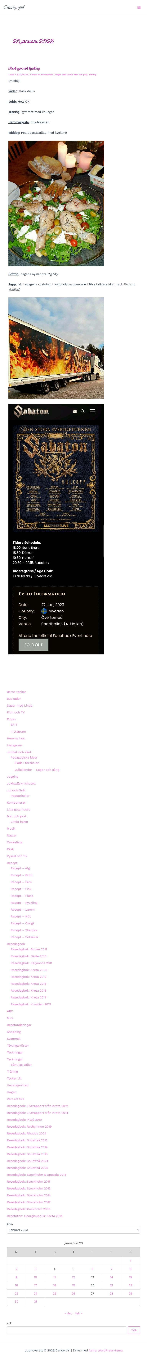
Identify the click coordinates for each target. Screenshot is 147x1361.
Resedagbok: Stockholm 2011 (28, 1181)
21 (111, 1285)
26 (73, 1293)
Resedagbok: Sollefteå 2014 (27, 1147)
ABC (10, 1011)
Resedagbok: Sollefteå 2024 (27, 1161)
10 (35, 1277)
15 (130, 1277)
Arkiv (10, 1224)
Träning (92, 74)
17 (35, 1285)
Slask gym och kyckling (24, 68)
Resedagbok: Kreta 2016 (29, 990)
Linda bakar (19, 821)
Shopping (14, 1032)
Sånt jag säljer (21, 1064)
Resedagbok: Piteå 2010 (24, 1119)
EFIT (14, 724)
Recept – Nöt (21, 916)
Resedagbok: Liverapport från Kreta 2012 (37, 1106)
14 (111, 1277)
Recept (12, 863)
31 (35, 1301)
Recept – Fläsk (22, 896)
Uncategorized (18, 1085)
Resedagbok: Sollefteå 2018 (27, 1154)
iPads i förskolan (27, 763)
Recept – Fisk (21, 889)
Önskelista (14, 842)
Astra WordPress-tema (106, 1350)
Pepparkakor (20, 795)
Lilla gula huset (18, 809)
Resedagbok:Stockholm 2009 (29, 1209)
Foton (11, 719)
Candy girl (14, 7)
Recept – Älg (20, 868)
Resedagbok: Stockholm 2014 (29, 1195)
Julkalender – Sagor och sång (37, 770)
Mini (10, 1018)
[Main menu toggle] (139, 7)
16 (16, 1285)
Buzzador (14, 698)
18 (54, 1285)
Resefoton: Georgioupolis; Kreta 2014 (35, 1216)
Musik (11, 828)
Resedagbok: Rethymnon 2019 (29, 1126)
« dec (68, 1313)
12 (73, 1277)
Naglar (12, 835)
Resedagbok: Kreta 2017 (28, 997)
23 (16, 1293)
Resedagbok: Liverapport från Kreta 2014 (37, 1113)
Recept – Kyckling (24, 902)
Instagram (18, 731)
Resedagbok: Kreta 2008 (29, 970)
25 (54, 1293)
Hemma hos (16, 738)
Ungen (11, 1092)
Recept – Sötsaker (24, 937)
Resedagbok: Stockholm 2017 (29, 1202)
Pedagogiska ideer (24, 757)
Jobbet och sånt (19, 752)
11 (54, 1277)
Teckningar (15, 1052)
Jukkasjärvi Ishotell (21, 783)
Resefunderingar (19, 1025)
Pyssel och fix (17, 856)
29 (130, 1293)
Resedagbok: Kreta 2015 (28, 983)
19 (73, 1285)
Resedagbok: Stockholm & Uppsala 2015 (36, 1174)
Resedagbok (16, 944)
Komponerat (16, 802)
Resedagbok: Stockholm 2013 (29, 1188)
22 (130, 1285)
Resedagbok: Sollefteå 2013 (27, 1140)
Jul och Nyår (16, 790)
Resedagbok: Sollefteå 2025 (27, 1168)
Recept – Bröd (21, 875)
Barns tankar (16, 692)
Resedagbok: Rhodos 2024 (26, 1133)
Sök (9, 1323)
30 (16, 1301)
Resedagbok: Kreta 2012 (28, 977)
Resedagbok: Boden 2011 (29, 949)
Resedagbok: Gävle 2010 (29, 956)
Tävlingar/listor (18, 1045)
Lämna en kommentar (41, 74)
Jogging (12, 776)
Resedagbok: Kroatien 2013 (31, 1004)
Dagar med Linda (64, 74)
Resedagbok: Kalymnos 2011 (31, 963)
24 (35, 1293)
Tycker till (14, 1078)
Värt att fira (15, 1099)
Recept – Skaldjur (24, 930)
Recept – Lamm (23, 909)
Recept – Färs (21, 882)
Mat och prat (80, 74)
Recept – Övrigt (22, 923)
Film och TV (16, 712)
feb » (78, 1313)
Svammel (13, 1038)
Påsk (10, 849)
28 (111, 1293)
